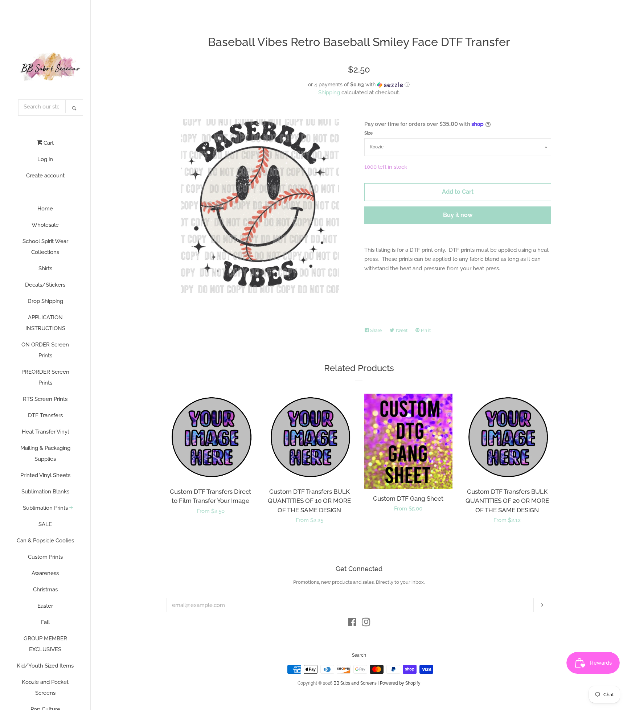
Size (368, 133)
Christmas (45, 589)
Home (45, 208)
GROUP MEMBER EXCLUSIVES (45, 644)
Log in (45, 159)
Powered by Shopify (400, 683)
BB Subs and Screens (355, 683)
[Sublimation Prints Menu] (71, 508)
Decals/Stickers (45, 285)
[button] (359, 84)
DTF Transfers (45, 415)
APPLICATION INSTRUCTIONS (45, 323)
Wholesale (45, 225)
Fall (45, 622)
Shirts (45, 268)
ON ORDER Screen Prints (45, 350)
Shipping (329, 92)
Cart (48, 143)
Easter (45, 606)
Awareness (45, 573)
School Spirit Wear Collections (45, 246)
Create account (45, 175)
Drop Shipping (45, 301)
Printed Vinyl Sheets (45, 475)
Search (359, 655)
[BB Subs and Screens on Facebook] (352, 623)
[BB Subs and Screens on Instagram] (366, 623)
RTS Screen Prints (45, 399)
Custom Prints (45, 557)
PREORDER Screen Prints (45, 377)
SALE (45, 524)
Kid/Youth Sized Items (45, 665)
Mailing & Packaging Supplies (45, 453)
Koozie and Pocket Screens (45, 687)
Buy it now (457, 215)
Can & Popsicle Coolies (45, 540)
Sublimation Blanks (45, 491)
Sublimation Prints (45, 508)
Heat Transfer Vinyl (45, 431)
